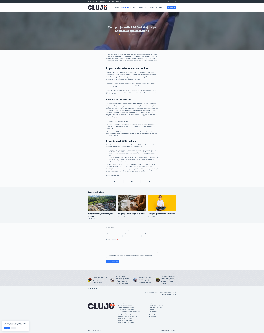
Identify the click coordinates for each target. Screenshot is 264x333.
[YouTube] (96, 288)
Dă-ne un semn (111, 1)
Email (125, 233)
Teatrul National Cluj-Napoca (156, 305)
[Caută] (175, 1)
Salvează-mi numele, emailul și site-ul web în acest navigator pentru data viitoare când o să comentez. (130, 255)
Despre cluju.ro (153, 7)
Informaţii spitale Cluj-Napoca (169, 294)
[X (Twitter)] (132, 181)
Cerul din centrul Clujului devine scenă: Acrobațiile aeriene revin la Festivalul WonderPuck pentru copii (145, 280)
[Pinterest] (94, 288)
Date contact (123, 313)
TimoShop (151, 309)
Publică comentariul (113, 261)
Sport (146, 7)
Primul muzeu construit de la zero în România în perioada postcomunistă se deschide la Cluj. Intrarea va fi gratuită (102, 214)
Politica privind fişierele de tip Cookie (130, 311)
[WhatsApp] (149, 181)
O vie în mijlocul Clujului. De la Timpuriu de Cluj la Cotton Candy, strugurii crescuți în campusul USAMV (100, 280)
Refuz (13, 328)
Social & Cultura (125, 7)
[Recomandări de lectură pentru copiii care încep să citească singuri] (162, 203)
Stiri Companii (152, 313)
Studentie (132, 7)
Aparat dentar (152, 316)
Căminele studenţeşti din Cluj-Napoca (167, 290)
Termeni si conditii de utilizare (169, 288)
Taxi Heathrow (153, 311)
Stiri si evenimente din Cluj (154, 288)
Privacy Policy (116, 257)
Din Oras (141, 7)
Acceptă (7, 328)
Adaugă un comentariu (112, 239)
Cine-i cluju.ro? (91, 1)
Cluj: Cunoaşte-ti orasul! (150, 290)
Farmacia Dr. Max (153, 314)
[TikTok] (173, 1)
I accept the (113, 257)
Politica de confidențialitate (127, 309)
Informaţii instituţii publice (151, 292)
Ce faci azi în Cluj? (171, 7)
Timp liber (116, 7)
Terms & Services (164, 330)
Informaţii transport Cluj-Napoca (168, 292)
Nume (108, 233)
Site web (143, 233)
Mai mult (161, 7)
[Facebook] (168, 1)
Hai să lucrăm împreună (101, 1)
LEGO (136, 112)
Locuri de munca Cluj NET (156, 307)
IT (137, 7)
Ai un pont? (118, 1)
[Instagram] (92, 288)
